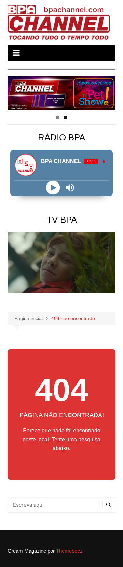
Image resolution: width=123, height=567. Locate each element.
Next (107, 91)
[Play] (53, 187)
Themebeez (69, 551)
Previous (16, 91)
